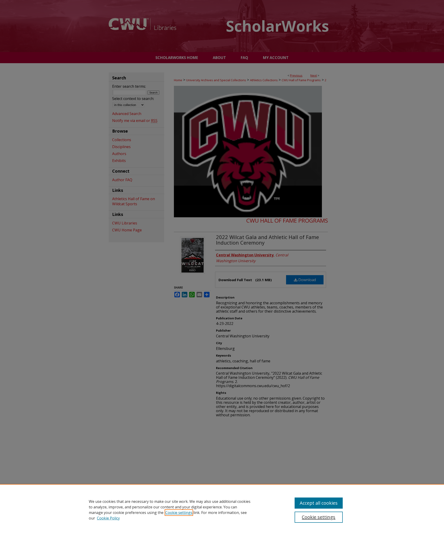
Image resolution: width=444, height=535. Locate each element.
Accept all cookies (319, 503)
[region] (222, 509)
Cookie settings (178, 512)
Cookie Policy (108, 518)
